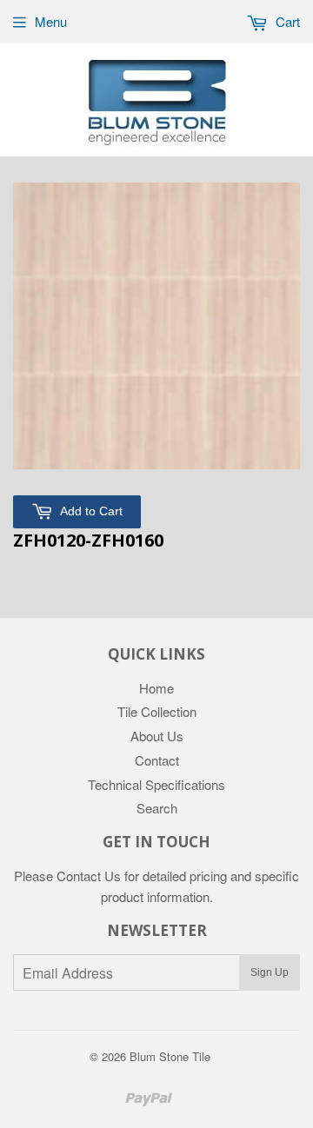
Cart (286, 21)
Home (156, 688)
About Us (156, 736)
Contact (157, 760)
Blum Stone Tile (170, 1056)
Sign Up (269, 972)
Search (157, 808)
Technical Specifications (156, 784)
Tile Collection (156, 711)
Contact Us (89, 875)
